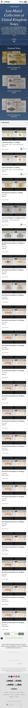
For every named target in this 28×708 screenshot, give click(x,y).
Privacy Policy (20, 692)
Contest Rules (6, 694)
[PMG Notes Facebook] (9, 677)
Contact (17, 696)
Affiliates (17, 694)
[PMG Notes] (7, 2)
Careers (6, 692)
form (21, 647)
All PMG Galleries (14, 6)
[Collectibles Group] (14, 689)
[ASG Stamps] (10, 685)
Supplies (11, 696)
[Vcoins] (21, 655)
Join (25, 1)
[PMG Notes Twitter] (11, 677)
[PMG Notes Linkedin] (19, 677)
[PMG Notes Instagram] (14, 677)
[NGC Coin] (10, 681)
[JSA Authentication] (18, 685)
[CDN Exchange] (7, 664)
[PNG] (14, 655)
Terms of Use (12, 692)
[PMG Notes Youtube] (16, 677)
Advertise (22, 694)
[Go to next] (19, 634)
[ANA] (7, 655)
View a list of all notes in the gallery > (14, 638)
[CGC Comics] (18, 681)
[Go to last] (22, 634)
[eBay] (14, 664)
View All (19, 663)
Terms (12, 694)
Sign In (21, 1)
